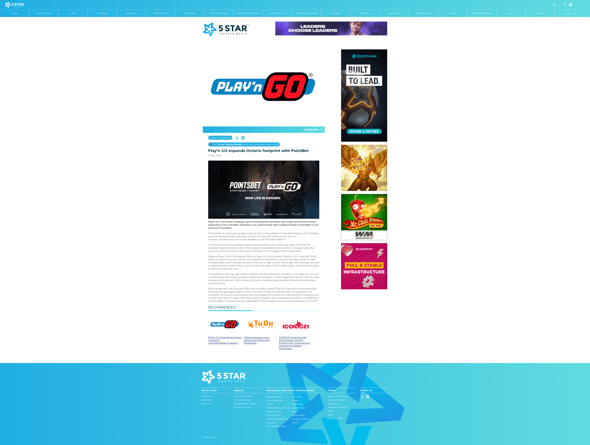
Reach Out (207, 404)
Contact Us (394, 13)
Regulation (298, 415)
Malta (511, 13)
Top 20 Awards (242, 400)
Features (336, 13)
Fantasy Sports (300, 419)
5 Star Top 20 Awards (248, 13)
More (569, 13)
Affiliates (365, 13)
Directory (540, 13)
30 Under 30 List (277, 13)
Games (452, 13)
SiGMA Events (335, 418)
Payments (102, 13)
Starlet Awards (219, 13)
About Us (206, 396)
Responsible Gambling (279, 408)
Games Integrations (220, 137)
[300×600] (364, 51)
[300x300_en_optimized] (364, 244)
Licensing (272, 422)
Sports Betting (44, 13)
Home (15, 13)
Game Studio (160, 13)
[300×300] (364, 146)
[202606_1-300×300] (364, 195)
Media (331, 411)
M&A (294, 411)
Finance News (274, 411)
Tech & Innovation (276, 426)
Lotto (73, 13)
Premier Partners (481, 13)
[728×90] (331, 28)
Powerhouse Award (306, 13)
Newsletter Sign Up (338, 396)
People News (274, 415)
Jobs (330, 415)
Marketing (131, 13)
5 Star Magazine (336, 400)
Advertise (190, 13)
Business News (423, 13)
